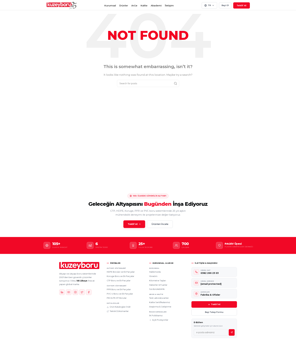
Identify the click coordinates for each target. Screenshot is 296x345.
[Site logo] (61, 5)
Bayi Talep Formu (214, 312)
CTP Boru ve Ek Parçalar (119, 280)
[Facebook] (89, 292)
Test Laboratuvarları (159, 298)
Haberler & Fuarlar (158, 285)
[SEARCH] (175, 83)
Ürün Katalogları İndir (120, 307)
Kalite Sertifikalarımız (159, 302)
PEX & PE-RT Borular (117, 298)
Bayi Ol (225, 5)
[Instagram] (75, 292)
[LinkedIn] (62, 292)
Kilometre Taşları (157, 280)
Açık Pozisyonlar (160, 320)
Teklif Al (241, 5)
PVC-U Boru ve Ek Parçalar (120, 294)
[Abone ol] (232, 332)
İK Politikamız (156, 315)
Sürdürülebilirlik (157, 289)
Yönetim (153, 276)
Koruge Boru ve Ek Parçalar (120, 276)
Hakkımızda (155, 272)
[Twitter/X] (82, 292)
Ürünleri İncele (159, 224)
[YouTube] (68, 292)
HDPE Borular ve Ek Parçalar (121, 272)
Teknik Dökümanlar (119, 311)
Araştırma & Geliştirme (160, 307)
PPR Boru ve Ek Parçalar (119, 289)
